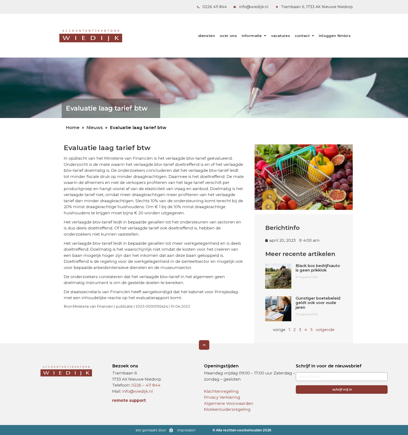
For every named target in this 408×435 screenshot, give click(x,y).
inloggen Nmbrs (335, 36)
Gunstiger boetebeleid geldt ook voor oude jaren (318, 303)
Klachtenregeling (221, 391)
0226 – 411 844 (146, 385)
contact (302, 36)
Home (72, 127)
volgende (325, 329)
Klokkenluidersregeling (227, 409)
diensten (206, 36)
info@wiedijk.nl (137, 391)
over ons (228, 36)
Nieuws (94, 127)
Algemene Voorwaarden (228, 403)
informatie (252, 36)
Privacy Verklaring (222, 397)
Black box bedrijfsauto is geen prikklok (318, 268)
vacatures (280, 36)
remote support (129, 400)
